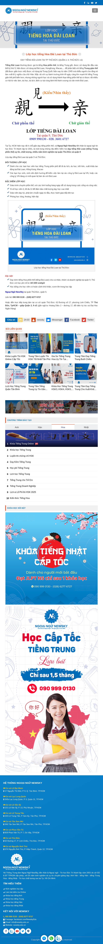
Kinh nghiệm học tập (14, 889)
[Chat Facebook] (44, 938)
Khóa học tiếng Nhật (14, 905)
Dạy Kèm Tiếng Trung (20, 462)
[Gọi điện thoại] (51, 938)
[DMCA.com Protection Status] (28, 931)
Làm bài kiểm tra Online (16, 892)
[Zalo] (88, 3)
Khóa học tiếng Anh (14, 895)
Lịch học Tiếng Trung (20, 474)
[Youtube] (17, 931)
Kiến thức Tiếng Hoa (20, 498)
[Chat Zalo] (58, 938)
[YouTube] (92, 3)
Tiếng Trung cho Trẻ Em (21, 480)
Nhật (86, 427)
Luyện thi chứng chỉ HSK (22, 456)
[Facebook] (84, 3)
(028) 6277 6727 (26, 916)
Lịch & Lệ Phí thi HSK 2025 (23, 492)
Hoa (63, 427)
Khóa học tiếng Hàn (14, 902)
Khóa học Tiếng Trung (20, 450)
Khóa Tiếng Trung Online (22, 444)
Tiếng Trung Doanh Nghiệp (23, 486)
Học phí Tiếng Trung (19, 468)
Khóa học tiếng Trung (15, 899)
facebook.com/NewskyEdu (25, 919)
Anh (17, 427)
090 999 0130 (11, 916)
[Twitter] (96, 3)
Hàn (40, 427)
